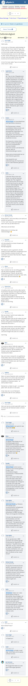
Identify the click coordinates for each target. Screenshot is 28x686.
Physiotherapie (22, 18)
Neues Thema (7, 29)
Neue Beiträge (4, 18)
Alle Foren (13, 18)
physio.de (7, 2)
